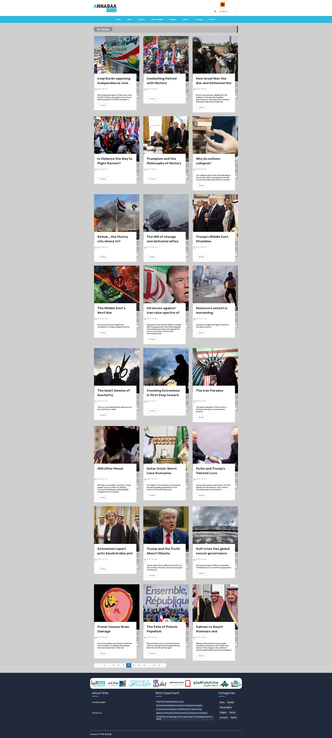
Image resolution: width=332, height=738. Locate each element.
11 (118, 665)
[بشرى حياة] (160, 683)
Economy (199, 19)
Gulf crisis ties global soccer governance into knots (213, 553)
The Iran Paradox (209, 390)
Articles (141, 19)
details (103, 105)
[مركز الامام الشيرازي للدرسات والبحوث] (210, 683)
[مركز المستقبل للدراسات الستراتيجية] (180, 683)
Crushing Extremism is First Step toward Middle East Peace (163, 395)
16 (144, 665)
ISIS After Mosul (110, 468)
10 (114, 665)
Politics (212, 19)
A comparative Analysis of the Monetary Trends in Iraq (179, 709)
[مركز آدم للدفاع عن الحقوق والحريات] (117, 683)
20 (154, 665)
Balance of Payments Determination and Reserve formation (181, 713)
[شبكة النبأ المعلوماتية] (98, 683)
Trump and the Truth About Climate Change (163, 553)
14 (134, 665)
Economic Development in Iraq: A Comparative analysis (179, 705)
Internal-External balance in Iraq (169, 702)
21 (159, 665)
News (129, 19)
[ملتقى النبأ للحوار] (139, 683)
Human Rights (157, 19)
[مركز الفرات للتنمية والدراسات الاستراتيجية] (236, 683)
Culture (185, 19)
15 (139, 665)
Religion (172, 19)
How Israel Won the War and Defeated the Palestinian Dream (213, 83)
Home (118, 19)
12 (124, 665)
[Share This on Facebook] (137, 85)
